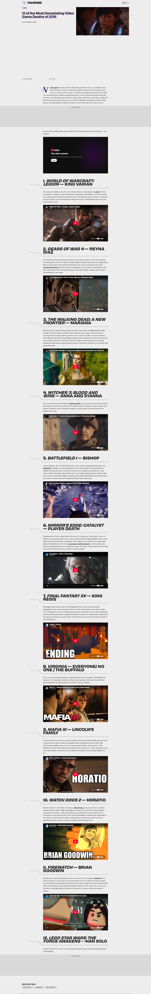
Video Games (27, 987)
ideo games (54, 88)
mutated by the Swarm (51, 267)
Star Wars (38, 987)
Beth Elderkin (28, 79)
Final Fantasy (50, 987)
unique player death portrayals (78, 544)
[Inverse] (35, 3)
